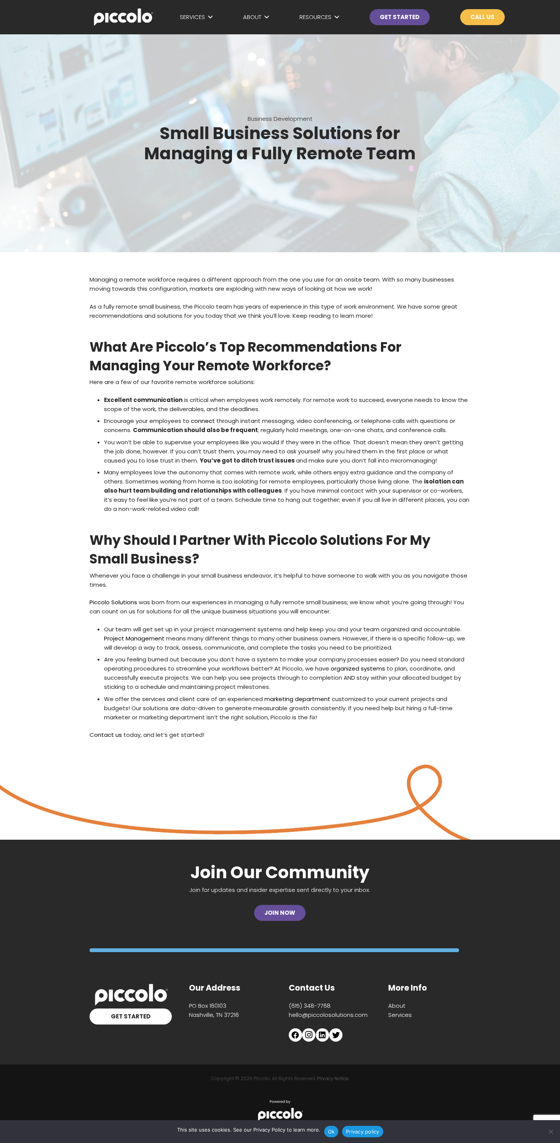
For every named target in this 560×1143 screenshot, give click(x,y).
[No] (550, 1131)
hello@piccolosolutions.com (328, 1015)
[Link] (123, 17)
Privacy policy (362, 1132)
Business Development (280, 119)
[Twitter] (335, 1035)
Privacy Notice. (333, 1078)
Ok (331, 1132)
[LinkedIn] (322, 1035)
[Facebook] (295, 1035)
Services (400, 1015)
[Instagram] (308, 1035)
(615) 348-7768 (310, 1006)
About (396, 1006)
